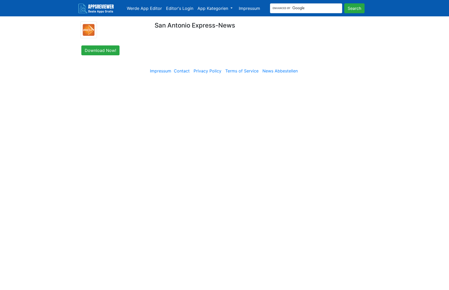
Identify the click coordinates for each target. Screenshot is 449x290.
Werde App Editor (144, 8)
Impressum (249, 8)
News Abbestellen (280, 70)
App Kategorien (213, 8)
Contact (182, 70)
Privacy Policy (207, 70)
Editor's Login (179, 8)
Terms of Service (242, 70)
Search (354, 8)
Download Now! (100, 50)
